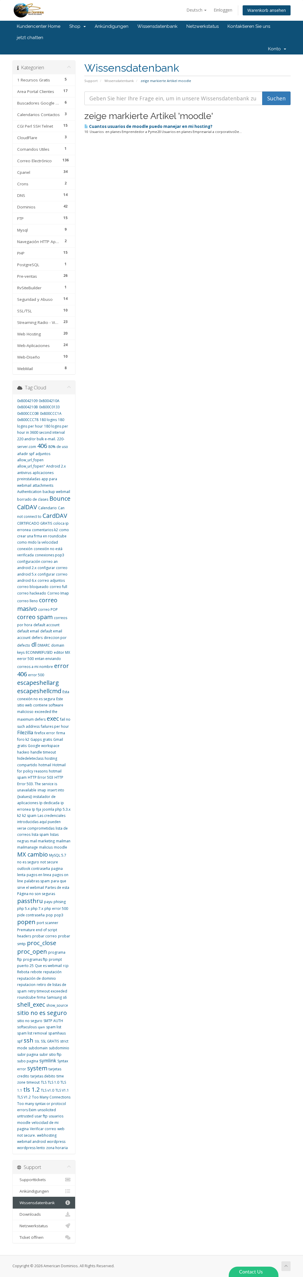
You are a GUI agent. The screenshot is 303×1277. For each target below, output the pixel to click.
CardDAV (55, 516)
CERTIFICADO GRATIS (34, 523)
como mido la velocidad (37, 542)
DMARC (44, 645)
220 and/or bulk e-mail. (36, 438)
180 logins (48, 419)
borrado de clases (32, 499)
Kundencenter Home (38, 26)
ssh (28, 1040)
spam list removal (32, 1033)
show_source (57, 1005)
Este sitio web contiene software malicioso (40, 705)
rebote (36, 971)
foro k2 (23, 739)
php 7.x (37, 908)
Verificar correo (43, 1128)
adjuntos (43, 453)
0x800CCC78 (27, 419)
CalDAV (27, 507)
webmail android (31, 1141)
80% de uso (58, 446)
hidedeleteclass (30, 758)
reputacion (26, 984)
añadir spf (25, 453)
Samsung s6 (57, 997)
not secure (49, 862)
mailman (63, 841)
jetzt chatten (30, 37)
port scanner (47, 922)
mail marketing (42, 841)
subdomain (38, 1047)
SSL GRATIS (50, 1041)
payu (48, 901)
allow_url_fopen (30, 459)
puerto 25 (25, 965)
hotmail (44, 764)
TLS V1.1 (62, 1090)
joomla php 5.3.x (56, 809)
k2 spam (29, 815)
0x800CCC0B (28, 413)
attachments (43, 485)
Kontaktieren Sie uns (249, 26)
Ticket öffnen (30, 1237)
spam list (53, 1026)
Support (91, 80)
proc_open (32, 951)
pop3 (58, 915)
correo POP (48, 609)
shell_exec (31, 1004)
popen (26, 922)
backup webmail (56, 491)
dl (33, 644)
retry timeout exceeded (47, 991)
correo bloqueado (33, 586)
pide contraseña (31, 915)
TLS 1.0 (53, 1082)
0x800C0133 (49, 406)
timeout (33, 1082)
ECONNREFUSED (39, 652)
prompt (55, 959)
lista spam (40, 834)
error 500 (36, 674)
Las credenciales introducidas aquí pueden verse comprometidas (41, 822)
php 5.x (23, 908)
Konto (275, 49)
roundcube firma (31, 997)
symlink (47, 1060)
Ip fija (36, 809)
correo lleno (27, 600)
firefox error (44, 732)
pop (49, 915)
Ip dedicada (49, 802)
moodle (60, 847)
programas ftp (35, 959)
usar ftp (41, 1116)
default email (28, 631)
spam (41, 1027)
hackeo (23, 752)
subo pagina (27, 1061)
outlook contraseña (33, 868)
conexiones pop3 (49, 555)
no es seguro (28, 862)
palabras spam (37, 881)
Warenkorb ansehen (266, 10)
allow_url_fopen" (31, 466)
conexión (25, 548)
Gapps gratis (41, 739)
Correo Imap (58, 593)
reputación (52, 971)
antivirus (24, 472)
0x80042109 (27, 400)
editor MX (62, 652)
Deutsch (195, 10)
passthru (30, 901)
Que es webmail (48, 965)
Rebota (23, 971)
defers (37, 637)
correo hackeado (31, 593)
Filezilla (25, 732)
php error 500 (56, 908)
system (37, 1068)
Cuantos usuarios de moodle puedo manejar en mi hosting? (150, 126)
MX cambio (32, 854)
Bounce (59, 498)
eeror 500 (25, 658)
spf (19, 1041)
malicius (46, 847)
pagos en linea (39, 874)
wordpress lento (31, 1147)
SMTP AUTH (53, 1020)
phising (60, 901)
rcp (66, 965)
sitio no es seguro (42, 1013)
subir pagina (27, 1054)
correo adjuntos (51, 580)
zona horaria (57, 1147)
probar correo (44, 936)
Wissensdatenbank (157, 26)
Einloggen (223, 10)
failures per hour (55, 726)
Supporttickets (31, 1179)
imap (42, 790)
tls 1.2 (31, 1089)
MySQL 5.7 (57, 855)
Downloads (29, 1214)
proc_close (41, 943)
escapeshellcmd (39, 691)
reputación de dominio (36, 978)
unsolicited (47, 1109)
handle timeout (43, 752)
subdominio (59, 1047)
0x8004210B (27, 406)
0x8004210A (49, 400)
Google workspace (43, 745)
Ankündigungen (111, 26)
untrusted (25, 1116)
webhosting (47, 1135)
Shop (76, 26)
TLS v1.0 (47, 1090)
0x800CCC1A (51, 413)
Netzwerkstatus (202, 26)
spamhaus (57, 1033)
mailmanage (27, 847)
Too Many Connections (51, 1097)
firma (60, 732)
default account (46, 624)
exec (53, 718)
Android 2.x (56, 466)
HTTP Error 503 (40, 777)
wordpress (56, 1141)
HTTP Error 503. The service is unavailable (40, 784)
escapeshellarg (38, 683)
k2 (19, 815)
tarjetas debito (42, 1076)
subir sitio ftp (50, 1054)
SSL (37, 1041)
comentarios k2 (45, 529)
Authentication (29, 491)
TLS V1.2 (24, 1097)
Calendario (47, 507)
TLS (43, 1082)
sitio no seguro (29, 1020)
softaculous (27, 1026)
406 (42, 446)
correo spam (35, 617)
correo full (58, 586)
